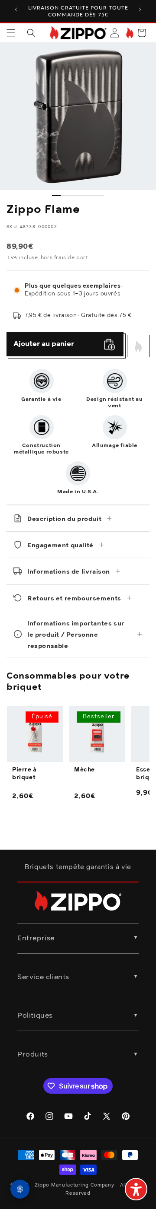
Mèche (84, 770)
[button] (10, 32)
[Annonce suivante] (140, 9)
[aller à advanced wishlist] (129, 33)
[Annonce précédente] (16, 9)
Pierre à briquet (24, 774)
